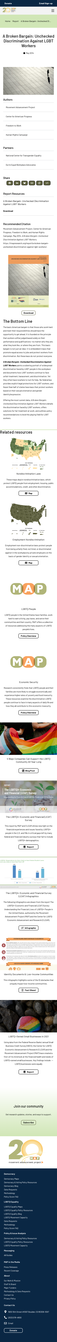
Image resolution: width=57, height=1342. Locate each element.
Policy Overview (28, 636)
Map (30, 493)
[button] (9, 183)
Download (8, 211)
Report (30, 847)
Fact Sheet (30, 990)
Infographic (30, 928)
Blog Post (30, 770)
